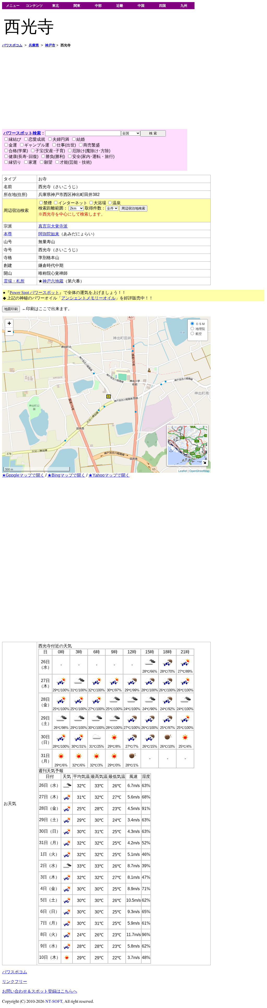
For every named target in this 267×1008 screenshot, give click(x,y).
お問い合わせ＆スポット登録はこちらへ (39, 991)
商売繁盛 (91, 145)
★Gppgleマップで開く (23, 475)
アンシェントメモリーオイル (88, 298)
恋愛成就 (36, 139)
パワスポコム (14, 972)
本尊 (8, 234)
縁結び (15, 139)
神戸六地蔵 (53, 281)
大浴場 (100, 203)
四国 (162, 6)
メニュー (13, 6)
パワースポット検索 (22, 133)
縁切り (15, 162)
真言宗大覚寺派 (53, 226)
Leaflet (182, 471)
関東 (77, 6)
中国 (141, 6)
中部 (98, 6)
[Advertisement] (133, 88)
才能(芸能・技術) (76, 162)
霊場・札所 (14, 281)
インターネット (72, 203)
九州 (183, 6)
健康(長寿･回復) (23, 156)
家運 (32, 162)
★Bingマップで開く (66, 475)
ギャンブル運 (36, 145)
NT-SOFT (53, 1001)
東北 (55, 6)
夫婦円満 (60, 139)
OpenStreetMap (199, 471)
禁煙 (48, 203)
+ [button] (9, 323)
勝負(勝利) (55, 156)
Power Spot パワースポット (34, 292)
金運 (13, 145)
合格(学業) (18, 151)
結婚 (80, 139)
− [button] (9, 331)
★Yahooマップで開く (109, 475)
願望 (48, 162)
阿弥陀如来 (48, 234)
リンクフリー (14, 981)
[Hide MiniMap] (204, 462)
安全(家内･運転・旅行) (93, 156)
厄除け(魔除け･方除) (91, 151)
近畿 (119, 6)
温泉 (116, 203)
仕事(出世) (66, 145)
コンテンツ (34, 6)
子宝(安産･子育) (50, 151)
